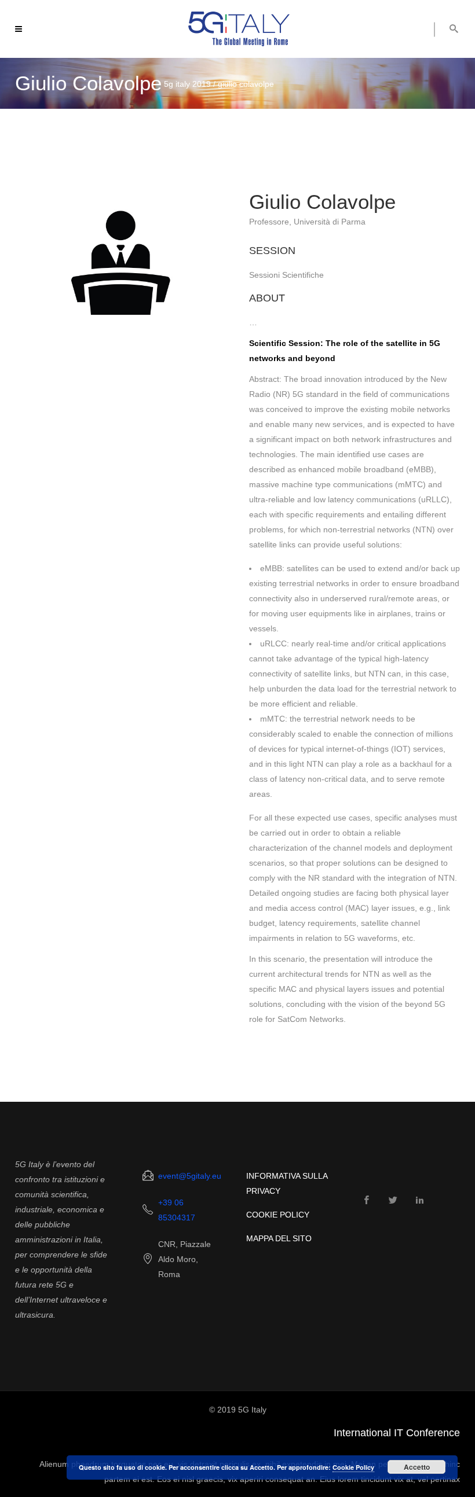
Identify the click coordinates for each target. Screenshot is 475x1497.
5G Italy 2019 (187, 84)
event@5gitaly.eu (189, 1175)
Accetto (417, 1467)
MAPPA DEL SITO (279, 1238)
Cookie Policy (353, 1467)
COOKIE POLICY (277, 1214)
